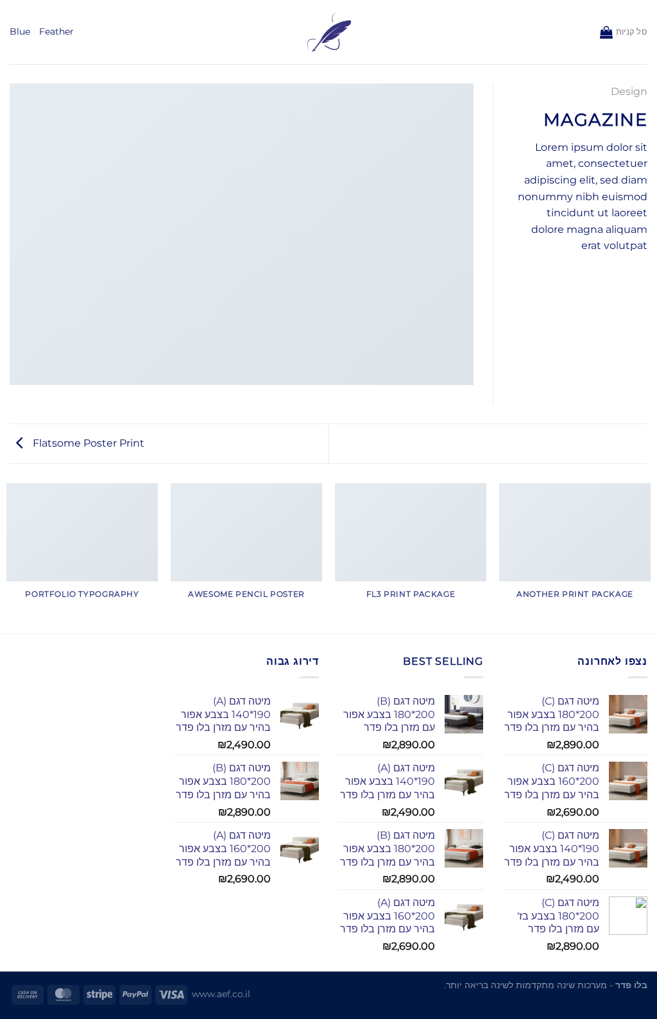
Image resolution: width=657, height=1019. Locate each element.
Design (629, 91)
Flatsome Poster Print (87, 443)
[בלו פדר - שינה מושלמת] (328, 32)
